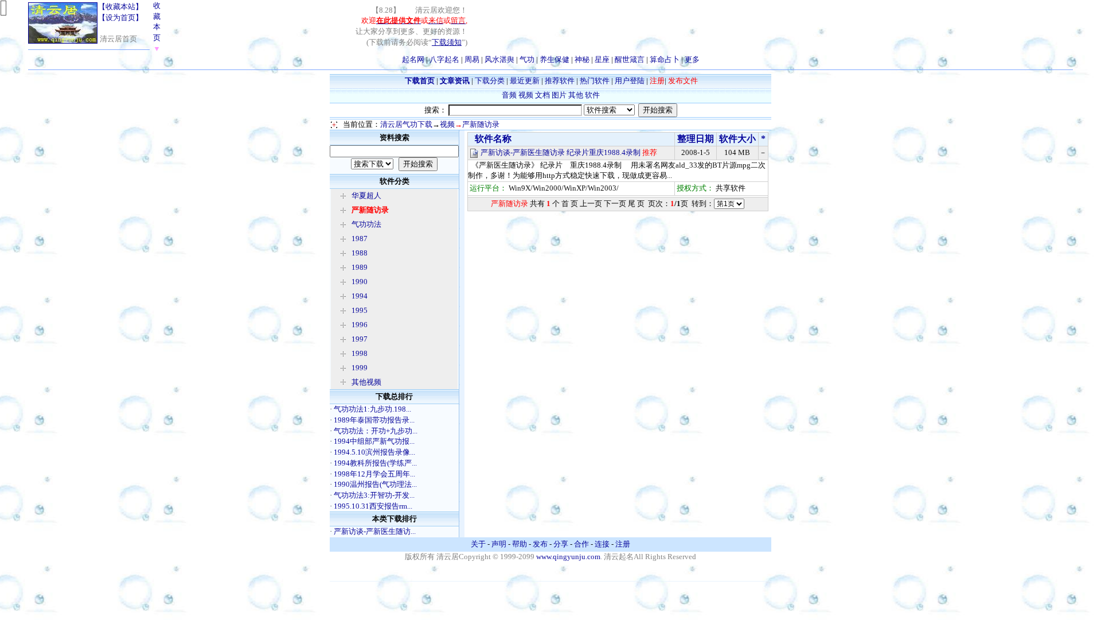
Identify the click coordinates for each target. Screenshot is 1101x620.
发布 (540, 544)
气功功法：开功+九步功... (375, 431)
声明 (498, 544)
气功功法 (366, 224)
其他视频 (366, 382)
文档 (542, 95)
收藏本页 (157, 27)
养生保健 (554, 59)
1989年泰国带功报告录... (374, 420)
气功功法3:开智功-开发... (374, 495)
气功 (527, 59)
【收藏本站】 (120, 6)
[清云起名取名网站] (62, 41)
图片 (559, 95)
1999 (360, 367)
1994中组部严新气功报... (374, 441)
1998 (360, 353)
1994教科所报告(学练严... (375, 463)
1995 (360, 310)
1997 (360, 339)
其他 (575, 95)
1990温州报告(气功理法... (375, 484)
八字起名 (444, 59)
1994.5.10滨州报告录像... (374, 452)
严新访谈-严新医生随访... (375, 531)
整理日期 (695, 139)
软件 (592, 95)
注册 (622, 544)
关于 (478, 544)
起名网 (413, 59)
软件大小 (737, 139)
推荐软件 (560, 80)
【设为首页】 (120, 17)
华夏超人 (366, 195)
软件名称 (492, 139)
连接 (602, 544)
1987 (360, 238)
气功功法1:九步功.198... (372, 409)
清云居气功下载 (406, 124)
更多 (692, 59)
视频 (525, 95)
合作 (581, 544)
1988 (360, 253)
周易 (471, 59)
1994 (360, 296)
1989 (360, 267)
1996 (360, 324)
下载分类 (490, 80)
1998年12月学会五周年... (374, 474)
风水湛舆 (499, 59)
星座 (602, 59)
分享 (560, 544)
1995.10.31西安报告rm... (373, 506)
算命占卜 (665, 59)
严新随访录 (480, 124)
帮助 (519, 544)
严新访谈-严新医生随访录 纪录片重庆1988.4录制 (561, 152)
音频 (509, 95)
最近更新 (525, 80)
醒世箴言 (630, 59)
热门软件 (595, 80)
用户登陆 (630, 80)
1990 (360, 281)
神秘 (582, 59)
